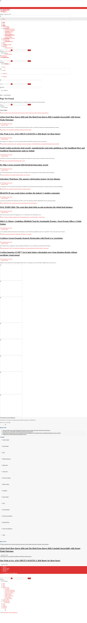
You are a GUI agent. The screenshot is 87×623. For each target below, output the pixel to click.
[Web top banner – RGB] (41, 5)
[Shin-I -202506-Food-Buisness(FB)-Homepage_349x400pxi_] (11, 322)
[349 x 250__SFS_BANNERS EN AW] (11, 338)
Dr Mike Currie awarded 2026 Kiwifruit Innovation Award (24, 164)
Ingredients (7, 27)
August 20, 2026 (4, 260)
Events (4, 67)
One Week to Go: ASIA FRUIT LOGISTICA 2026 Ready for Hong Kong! (30, 133)
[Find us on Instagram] (2, 424)
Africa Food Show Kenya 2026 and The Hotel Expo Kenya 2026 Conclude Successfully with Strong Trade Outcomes (26, 430)
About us (4, 7)
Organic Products (8, 54)
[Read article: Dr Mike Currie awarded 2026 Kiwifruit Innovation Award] (42, 160)
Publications (7, 41)
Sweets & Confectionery (10, 29)
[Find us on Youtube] (3, 424)
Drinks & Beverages (9, 47)
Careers (4, 43)
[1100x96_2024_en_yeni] (35, 21)
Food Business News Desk (6, 123)
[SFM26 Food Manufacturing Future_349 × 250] (11, 371)
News (4, 23)
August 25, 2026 (4, 184)
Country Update (6, 38)
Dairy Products (8, 35)
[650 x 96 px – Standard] (20, 87)
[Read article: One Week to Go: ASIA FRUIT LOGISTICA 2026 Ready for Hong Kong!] (42, 129)
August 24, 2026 (4, 212)
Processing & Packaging (10, 38)
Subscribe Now (6, 10)
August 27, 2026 (4, 156)
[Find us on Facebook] (0, 424)
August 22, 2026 (4, 229)
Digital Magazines (6, 39)
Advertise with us (6, 568)
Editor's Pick (5, 465)
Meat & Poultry (8, 44)
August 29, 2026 (4, 125)
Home (4, 19)
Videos (4, 25)
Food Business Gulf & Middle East (10, 573)
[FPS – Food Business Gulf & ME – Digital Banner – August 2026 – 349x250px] (11, 296)
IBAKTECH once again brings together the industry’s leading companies (30, 193)
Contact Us (5, 45)
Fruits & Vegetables (9, 31)
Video (4, 535)
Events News (5, 471)
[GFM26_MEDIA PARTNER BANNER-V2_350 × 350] (11, 393)
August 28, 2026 (4, 139)
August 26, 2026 (4, 170)
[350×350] (11, 416)
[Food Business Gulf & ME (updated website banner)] (11, 354)
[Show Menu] (0, 54)
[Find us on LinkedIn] (2, 610)
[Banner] (20, 80)
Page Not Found (7, 95)
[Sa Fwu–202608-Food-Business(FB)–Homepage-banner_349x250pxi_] (11, 280)
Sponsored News (6, 522)
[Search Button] (0, 48)
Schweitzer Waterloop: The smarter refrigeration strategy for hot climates (30, 178)
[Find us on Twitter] (5, 424)
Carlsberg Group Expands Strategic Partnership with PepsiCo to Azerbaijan (31, 238)
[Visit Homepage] (42, 12)
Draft (4, 452)
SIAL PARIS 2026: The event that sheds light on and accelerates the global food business (36, 207)
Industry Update (6, 26)
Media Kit (5, 11)
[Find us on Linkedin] (1, 424)
